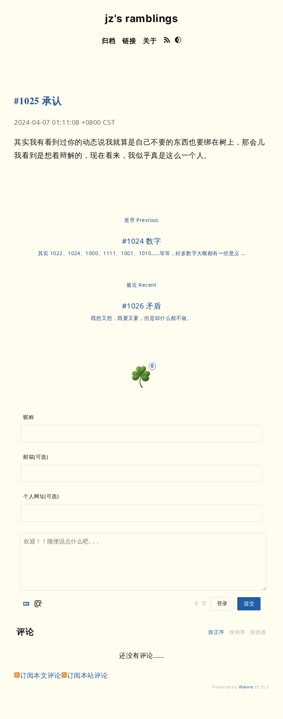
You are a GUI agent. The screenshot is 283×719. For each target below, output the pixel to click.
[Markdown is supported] (27, 603)
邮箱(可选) (35, 457)
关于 (150, 40)
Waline (246, 687)
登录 (222, 603)
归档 (108, 40)
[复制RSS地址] (167, 40)
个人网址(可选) (41, 496)
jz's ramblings (141, 18)
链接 (129, 40)
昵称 (28, 417)
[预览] (38, 603)
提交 (249, 603)
